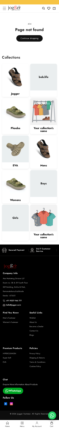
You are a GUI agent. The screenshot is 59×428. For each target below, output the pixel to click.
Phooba (15, 128)
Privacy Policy (35, 353)
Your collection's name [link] (44, 129)
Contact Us (34, 330)
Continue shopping (29, 38)
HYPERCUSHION (9, 353)
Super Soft (7, 357)
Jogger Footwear (24, 414)
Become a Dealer (36, 326)
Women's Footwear (10, 322)
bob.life (43, 77)
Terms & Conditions (37, 362)
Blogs (32, 335)
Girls (15, 218)
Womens (15, 200)
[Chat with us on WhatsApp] (52, 415)
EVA (15, 165)
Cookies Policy (35, 366)
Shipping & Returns (37, 357)
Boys (44, 183)
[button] (4, 8)
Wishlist (33, 318)
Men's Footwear (9, 318)
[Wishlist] (49, 8)
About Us (33, 322)
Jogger (15, 93)
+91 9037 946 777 (14, 300)
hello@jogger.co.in (13, 305)
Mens (43, 165)
